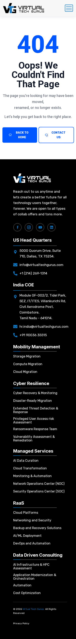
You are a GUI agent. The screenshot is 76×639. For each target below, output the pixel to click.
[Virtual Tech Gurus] (23, 8)
